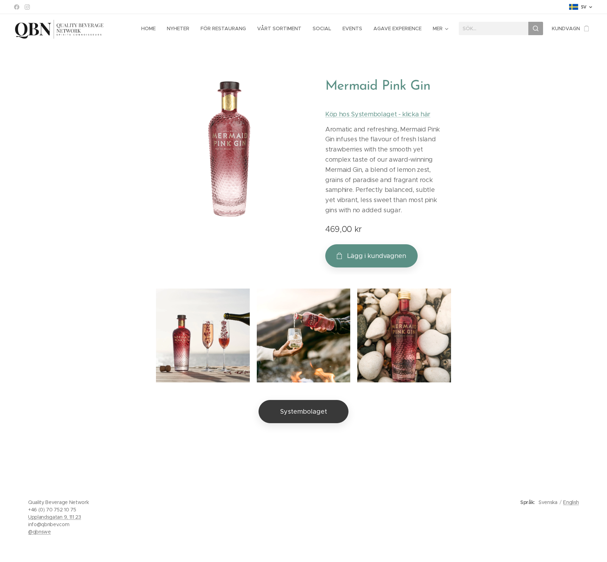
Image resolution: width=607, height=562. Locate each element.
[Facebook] (16, 7)
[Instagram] (27, 7)
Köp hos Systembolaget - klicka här (377, 114)
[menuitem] (150, 28)
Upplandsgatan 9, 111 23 (54, 517)
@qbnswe (39, 532)
